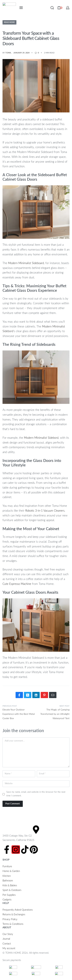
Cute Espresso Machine (17, 583)
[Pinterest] (34, 849)
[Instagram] (16, 849)
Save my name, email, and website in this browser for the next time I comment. (35, 794)
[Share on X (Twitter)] (27, 695)
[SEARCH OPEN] (52, 8)
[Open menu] (21, 7)
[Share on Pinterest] (44, 695)
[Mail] (52, 695)
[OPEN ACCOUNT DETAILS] (67, 8)
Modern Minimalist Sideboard (26, 263)
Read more (9, 22)
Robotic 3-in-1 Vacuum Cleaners (44, 510)
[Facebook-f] (7, 849)
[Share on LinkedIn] (36, 695)
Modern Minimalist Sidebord (41, 437)
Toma (8, 53)
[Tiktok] (25, 849)
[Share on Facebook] (19, 695)
